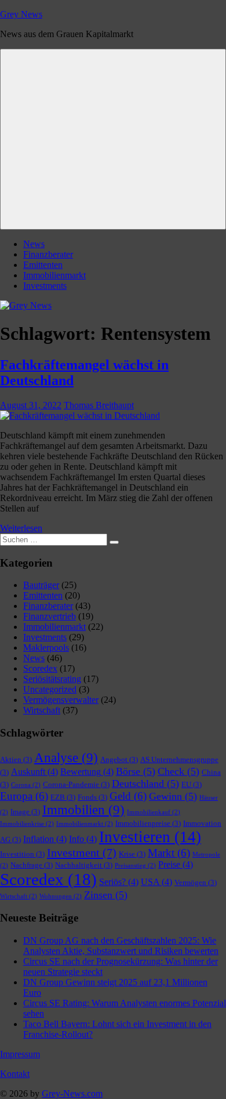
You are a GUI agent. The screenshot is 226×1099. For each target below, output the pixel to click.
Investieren (150, 837)
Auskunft (34, 772)
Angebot (119, 759)
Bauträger (41, 585)
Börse (135, 771)
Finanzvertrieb (49, 616)
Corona (26, 785)
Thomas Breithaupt (99, 405)
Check (178, 771)
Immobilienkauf (153, 812)
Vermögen (195, 882)
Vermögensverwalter (61, 700)
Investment (81, 852)
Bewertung (87, 772)
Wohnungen (60, 896)
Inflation (45, 839)
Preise (175, 864)
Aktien (16, 759)
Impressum (20, 1054)
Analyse (66, 757)
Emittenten (43, 265)
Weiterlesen (21, 528)
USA (156, 882)
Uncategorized (49, 689)
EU (191, 784)
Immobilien (83, 810)
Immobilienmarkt (54, 275)
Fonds (92, 797)
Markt (169, 853)
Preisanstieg (135, 865)
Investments (45, 286)
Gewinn (173, 796)
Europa (24, 796)
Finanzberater (48, 254)
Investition (22, 854)
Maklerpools (46, 647)
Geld (128, 796)
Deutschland (145, 783)
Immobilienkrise (27, 824)
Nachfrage (31, 865)
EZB (62, 797)
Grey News (21, 14)
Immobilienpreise (148, 823)
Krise (132, 854)
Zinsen (105, 895)
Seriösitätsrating (52, 679)
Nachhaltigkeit (83, 865)
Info (83, 839)
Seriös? (118, 882)
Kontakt (15, 1074)
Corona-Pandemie (76, 784)
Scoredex (40, 668)
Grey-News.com (72, 1093)
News (34, 244)
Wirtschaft (41, 710)
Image (25, 811)
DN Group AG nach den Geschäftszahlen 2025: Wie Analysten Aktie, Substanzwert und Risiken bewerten (120, 945)
